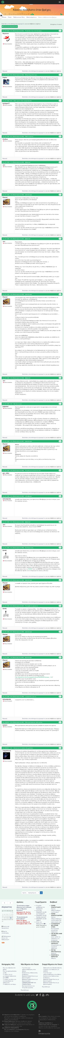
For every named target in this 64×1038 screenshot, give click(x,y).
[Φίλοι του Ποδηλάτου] (47, 995)
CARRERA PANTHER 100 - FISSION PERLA (29, 983)
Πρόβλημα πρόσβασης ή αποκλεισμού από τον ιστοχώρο (48, 1023)
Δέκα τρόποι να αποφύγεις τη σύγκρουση (55, 938)
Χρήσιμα (53, 953)
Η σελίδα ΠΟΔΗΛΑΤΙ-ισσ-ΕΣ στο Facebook (41, 912)
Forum (10, 17)
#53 (60, 748)
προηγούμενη (32, 893)
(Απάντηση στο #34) (18, 136)
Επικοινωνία (44, 1033)
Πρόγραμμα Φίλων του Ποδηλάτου (6, 937)
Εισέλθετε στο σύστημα (9, 24)
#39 (60, 294)
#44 (60, 496)
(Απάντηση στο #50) (18, 696)
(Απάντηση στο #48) (18, 632)
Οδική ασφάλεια (31, 17)
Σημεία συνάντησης (5, 932)
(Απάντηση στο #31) (18, 31)
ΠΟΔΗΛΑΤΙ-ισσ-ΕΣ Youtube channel (41, 916)
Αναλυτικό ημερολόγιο (5, 927)
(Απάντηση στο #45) (18, 547)
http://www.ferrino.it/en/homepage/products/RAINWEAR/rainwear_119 (34, 677)
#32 (60, 31)
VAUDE (30, 569)
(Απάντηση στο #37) (18, 239)
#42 (60, 441)
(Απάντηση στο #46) (18, 580)
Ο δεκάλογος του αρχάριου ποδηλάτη (56, 946)
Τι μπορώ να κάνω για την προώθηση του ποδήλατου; (9, 980)
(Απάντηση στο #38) (18, 294)
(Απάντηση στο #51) (18, 722)
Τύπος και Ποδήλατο (10, 1024)
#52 (60, 722)
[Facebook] (40, 995)
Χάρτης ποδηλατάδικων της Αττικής (55, 910)
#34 (60, 101)
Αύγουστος (7, 907)
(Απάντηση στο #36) (18, 195)
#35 (60, 136)
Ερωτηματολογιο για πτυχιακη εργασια (28, 986)
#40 (60, 378)
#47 (60, 580)
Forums (4, 17)
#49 (60, 632)
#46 (60, 547)
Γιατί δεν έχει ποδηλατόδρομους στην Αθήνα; (29, 969)
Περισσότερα (25, 990)
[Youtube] (43, 995)
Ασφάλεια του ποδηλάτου (12, 1014)
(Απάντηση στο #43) (18, 496)
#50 (60, 657)
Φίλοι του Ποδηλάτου (40, 922)
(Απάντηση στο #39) (18, 378)
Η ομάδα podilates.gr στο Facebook (40, 907)
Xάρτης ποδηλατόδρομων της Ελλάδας (56, 918)
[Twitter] (37, 995)
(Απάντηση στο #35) (18, 162)
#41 (60, 404)
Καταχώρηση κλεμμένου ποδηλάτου (55, 930)
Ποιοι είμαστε (43, 1016)
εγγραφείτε (20, 24)
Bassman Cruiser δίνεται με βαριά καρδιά (30, 976)
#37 (60, 195)
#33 (60, 75)
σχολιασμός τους (56, 922)
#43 (60, 470)
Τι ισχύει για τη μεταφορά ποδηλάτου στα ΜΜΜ (9, 976)
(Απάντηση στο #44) (18, 522)
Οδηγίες (53, 958)
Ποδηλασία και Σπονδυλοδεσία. (52, 968)
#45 (60, 522)
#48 (60, 606)
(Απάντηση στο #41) (18, 441)
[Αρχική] (3, 2)
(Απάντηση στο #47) (18, 606)
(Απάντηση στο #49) (18, 657)
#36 (60, 162)
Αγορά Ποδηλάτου (9, 1021)
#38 (60, 239)
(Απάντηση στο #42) (18, 470)
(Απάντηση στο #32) (18, 75)
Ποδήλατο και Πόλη (19, 17)
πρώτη (24, 893)
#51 (60, 696)
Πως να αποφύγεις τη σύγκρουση (14, 1029)
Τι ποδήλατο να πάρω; (9, 984)
